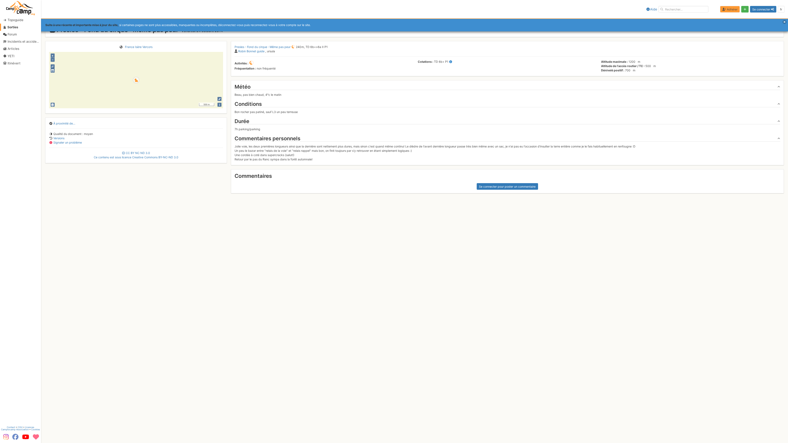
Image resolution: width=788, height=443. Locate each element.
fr (781, 9)
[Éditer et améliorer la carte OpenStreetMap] (219, 99)
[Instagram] (5, 438)
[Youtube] (25, 438)
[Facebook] (15, 438)
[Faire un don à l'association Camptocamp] (36, 438)
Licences (29, 427)
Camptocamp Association (15, 429)
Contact (11, 427)
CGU (20, 427)
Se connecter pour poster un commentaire (507, 186)
